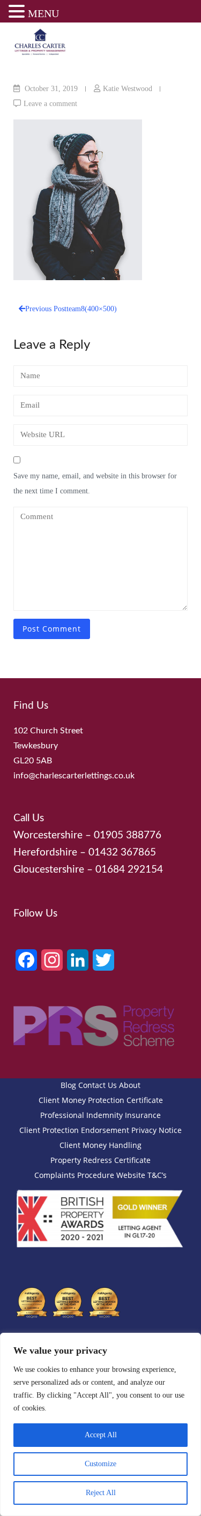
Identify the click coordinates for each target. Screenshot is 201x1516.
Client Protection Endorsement (74, 1130)
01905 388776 (127, 835)
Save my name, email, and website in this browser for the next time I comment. (95, 483)
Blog (68, 1085)
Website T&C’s (141, 1175)
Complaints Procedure (74, 1175)
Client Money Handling (100, 1145)
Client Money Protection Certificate (101, 1100)
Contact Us (97, 1085)
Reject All (101, 1493)
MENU (43, 13)
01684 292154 (129, 870)
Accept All (101, 1435)
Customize (100, 1464)
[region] (100, 1424)
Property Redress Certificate (100, 1160)
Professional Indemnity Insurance (100, 1115)
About (129, 1085)
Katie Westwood (127, 89)
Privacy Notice (156, 1130)
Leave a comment (50, 104)
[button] (18, 13)
